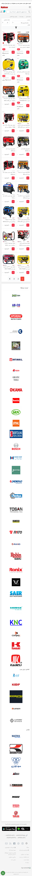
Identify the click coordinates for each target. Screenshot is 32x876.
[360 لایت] (16, 296)
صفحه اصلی (28, 16)
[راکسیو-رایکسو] (16, 544)
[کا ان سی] (16, 622)
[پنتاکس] (16, 496)
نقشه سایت (26, 860)
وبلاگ (27, 847)
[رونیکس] (16, 570)
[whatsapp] (18, 843)
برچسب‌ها (21, 16)
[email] (6, 843)
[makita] (16, 401)
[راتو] (16, 532)
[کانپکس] (16, 634)
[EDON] (16, 371)
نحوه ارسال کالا (12, 850)
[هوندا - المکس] (16, 806)
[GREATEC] (16, 379)
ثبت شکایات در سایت (24, 857)
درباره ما (27, 862)
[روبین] (16, 556)
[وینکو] (16, 797)
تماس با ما (13, 860)
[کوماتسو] (16, 697)
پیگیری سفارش (12, 857)
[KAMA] (16, 390)
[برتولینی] (16, 434)
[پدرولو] (16, 482)
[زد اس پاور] (16, 582)
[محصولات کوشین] (16, 749)
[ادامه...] (13, 104)
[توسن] (16, 510)
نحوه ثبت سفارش (25, 854)
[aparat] (26, 843)
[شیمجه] (16, 608)
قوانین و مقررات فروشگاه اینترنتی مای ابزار (10, 853)
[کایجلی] (16, 660)
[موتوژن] (16, 763)
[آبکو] (16, 305)
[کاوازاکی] (16, 646)
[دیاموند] (16, 521)
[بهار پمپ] (16, 458)
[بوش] (16, 446)
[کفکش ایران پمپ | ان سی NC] (16, 676)
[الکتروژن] (16, 331)
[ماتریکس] (16, 737)
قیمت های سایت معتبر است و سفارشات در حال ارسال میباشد (16, 3)
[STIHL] (16, 423)
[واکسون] (16, 785)
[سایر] (16, 594)
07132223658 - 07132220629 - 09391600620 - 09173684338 (15, 836)
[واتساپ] (3, 873)
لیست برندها (24, 288)
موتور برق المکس (13, 16)
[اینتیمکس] (16, 360)
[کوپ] (16, 685)
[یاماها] (16, 814)
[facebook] (14, 843)
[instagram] (22, 843)
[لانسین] (16, 709)
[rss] (10, 843)
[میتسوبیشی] (16, 774)
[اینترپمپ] (16, 346)
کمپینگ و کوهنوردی (9, 847)
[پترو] (16, 470)
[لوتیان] (16, 721)
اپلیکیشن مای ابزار (23, 850)
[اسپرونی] (16, 317)
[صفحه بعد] (10, 279)
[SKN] (16, 412)
